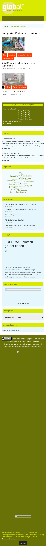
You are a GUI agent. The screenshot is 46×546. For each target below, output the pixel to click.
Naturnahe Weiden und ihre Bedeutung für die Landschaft (23, 155)
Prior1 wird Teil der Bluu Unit (14, 220)
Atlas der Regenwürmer (13, 215)
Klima (8, 87)
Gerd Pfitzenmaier (9, 69)
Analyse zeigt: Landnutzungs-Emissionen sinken (21, 204)
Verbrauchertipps (8, 58)
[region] (23, 294)
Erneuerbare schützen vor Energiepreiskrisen (20, 225)
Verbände (12, 55)
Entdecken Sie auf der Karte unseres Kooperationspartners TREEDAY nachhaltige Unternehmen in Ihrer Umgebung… (20, 269)
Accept (23, 543)
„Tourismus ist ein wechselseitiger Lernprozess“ (21, 209)
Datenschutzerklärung (9, 539)
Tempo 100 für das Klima (13, 91)
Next (38, 294)
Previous (7, 294)
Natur (4, 55)
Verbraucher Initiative (24, 55)
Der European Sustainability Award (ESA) (17, 141)
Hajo (4, 94)
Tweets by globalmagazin (10, 330)
